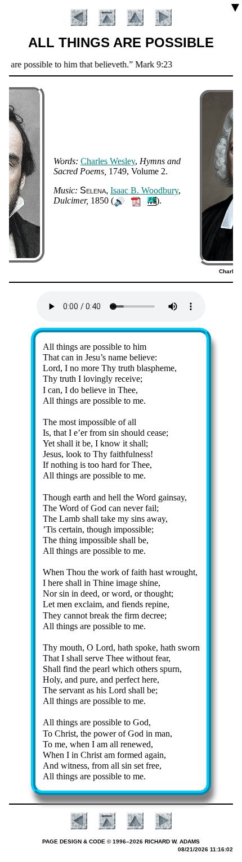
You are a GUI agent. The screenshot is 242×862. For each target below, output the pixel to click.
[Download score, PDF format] (136, 200)
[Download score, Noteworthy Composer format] (151, 200)
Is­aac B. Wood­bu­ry (144, 190)
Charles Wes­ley (107, 161)
